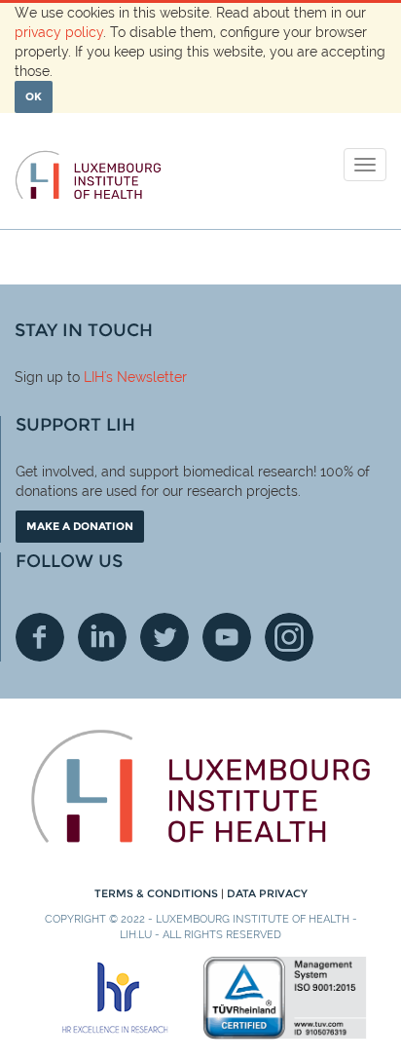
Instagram (289, 637)
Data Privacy (267, 893)
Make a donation (79, 526)
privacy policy (59, 32)
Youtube (226, 637)
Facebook (40, 637)
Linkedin (102, 637)
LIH (94, 377)
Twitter (164, 637)
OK (33, 96)
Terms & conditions (157, 893)
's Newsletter (145, 377)
